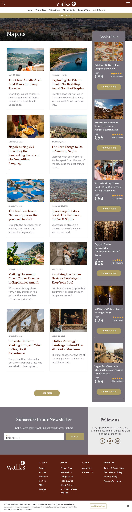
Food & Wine (84, 10)
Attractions (54, 10)
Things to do (69, 10)
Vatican (43, 472)
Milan (41, 485)
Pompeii (43, 489)
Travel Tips (40, 10)
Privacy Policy (110, 476)
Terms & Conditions (114, 468)
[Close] (128, 506)
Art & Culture (99, 10)
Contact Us (87, 472)
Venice (42, 480)
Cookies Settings (98, 506)
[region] (66, 506)
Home (29, 10)
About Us (87, 468)
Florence (43, 476)
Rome (42, 468)
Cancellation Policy (113, 472)
